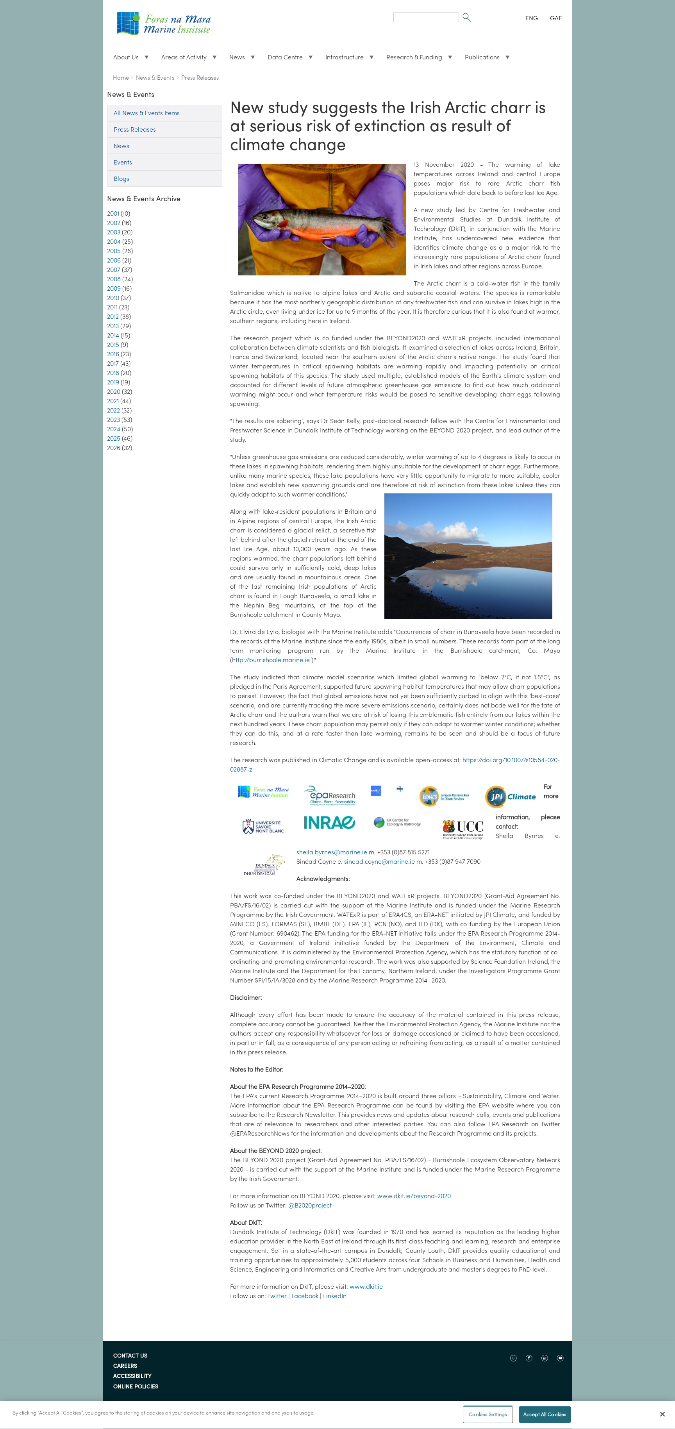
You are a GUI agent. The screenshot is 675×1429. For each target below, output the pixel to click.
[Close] (662, 1414)
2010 (113, 298)
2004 (114, 241)
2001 (113, 213)
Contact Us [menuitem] (130, 1356)
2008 (114, 279)
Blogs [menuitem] (121, 178)
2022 (113, 410)
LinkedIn (334, 1296)
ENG (531, 18)
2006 (114, 260)
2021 (113, 401)
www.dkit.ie (366, 1286)
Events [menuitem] (123, 162)
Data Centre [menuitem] (282, 59)
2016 (113, 354)
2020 (113, 391)
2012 (113, 316)
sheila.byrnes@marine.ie (331, 852)
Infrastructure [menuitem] (341, 59)
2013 (113, 326)
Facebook (304, 1296)
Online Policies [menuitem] (135, 1387)
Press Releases (200, 77)
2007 (113, 269)
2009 (114, 288)
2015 (113, 344)
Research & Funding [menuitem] (411, 59)
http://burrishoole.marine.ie (271, 660)
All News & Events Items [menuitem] (147, 113)
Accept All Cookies (544, 1414)
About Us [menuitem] (123, 59)
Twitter (277, 1296)
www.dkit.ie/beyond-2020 (414, 1196)
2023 (113, 419)
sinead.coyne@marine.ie (379, 861)
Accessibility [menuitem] (132, 1376)
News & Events (155, 77)
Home (121, 77)
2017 (113, 363)
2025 (113, 438)
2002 (113, 223)
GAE (556, 18)
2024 (113, 429)
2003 (113, 232)
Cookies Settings (488, 1414)
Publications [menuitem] (479, 59)
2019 (113, 382)
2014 (113, 335)
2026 (113, 448)
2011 (112, 307)
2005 (114, 251)
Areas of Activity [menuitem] (181, 59)
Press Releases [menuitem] (135, 129)
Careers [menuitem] (125, 1366)
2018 (113, 373)
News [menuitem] (234, 59)
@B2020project (310, 1205)
